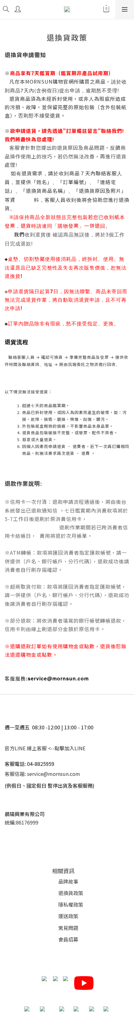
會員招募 (68, 939)
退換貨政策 (70, 893)
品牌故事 (68, 881)
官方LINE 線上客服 (26, 748)
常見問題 (68, 928)
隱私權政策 (70, 904)
